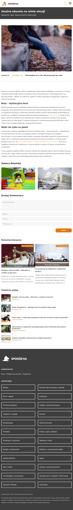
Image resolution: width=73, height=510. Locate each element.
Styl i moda (7, 467)
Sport (41, 458)
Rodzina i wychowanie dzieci (51, 449)
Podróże (6, 432)
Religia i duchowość (11, 449)
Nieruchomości (45, 423)
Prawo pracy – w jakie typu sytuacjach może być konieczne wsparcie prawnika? (40, 317)
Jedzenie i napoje (10, 414)
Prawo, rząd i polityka (48, 432)
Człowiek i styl (17, 75)
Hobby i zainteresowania (49, 405)
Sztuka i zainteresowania (49, 467)
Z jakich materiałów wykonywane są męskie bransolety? (32, 338)
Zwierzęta (43, 485)
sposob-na (5, 75)
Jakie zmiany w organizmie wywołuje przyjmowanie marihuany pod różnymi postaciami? (39, 327)
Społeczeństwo (9, 458)
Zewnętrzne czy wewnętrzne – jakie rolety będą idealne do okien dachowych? (52, 185)
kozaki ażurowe (54, 115)
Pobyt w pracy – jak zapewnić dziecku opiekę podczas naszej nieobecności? (17, 186)
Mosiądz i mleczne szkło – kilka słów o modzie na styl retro (32, 297)
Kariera (42, 414)
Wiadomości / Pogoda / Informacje (53, 476)
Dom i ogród (8, 396)
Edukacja (43, 396)
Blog (3, 374)
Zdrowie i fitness (9, 485)
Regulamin (27, 374)
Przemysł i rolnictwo (11, 440)
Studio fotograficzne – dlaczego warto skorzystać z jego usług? (34, 307)
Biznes (5, 388)
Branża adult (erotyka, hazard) (51, 388)
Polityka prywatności (14, 374)
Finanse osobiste (10, 405)
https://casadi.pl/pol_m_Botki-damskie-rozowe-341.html (38, 142)
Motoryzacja (8, 423)
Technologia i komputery (13, 476)
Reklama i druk (45, 440)
